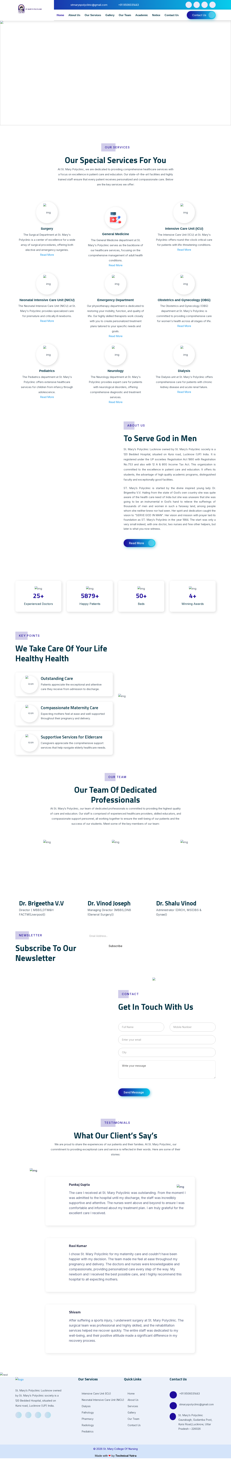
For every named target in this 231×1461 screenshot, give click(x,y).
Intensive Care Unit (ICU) (184, 228)
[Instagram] (212, 5)
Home (60, 15)
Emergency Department (115, 300)
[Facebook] (189, 5)
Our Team (125, 15)
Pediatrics (47, 371)
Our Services (93, 15)
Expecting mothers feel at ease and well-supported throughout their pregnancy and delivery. (73, 712)
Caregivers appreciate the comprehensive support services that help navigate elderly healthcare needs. (73, 741)
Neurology (116, 371)
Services (132, 1406)
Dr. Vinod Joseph (109, 903)
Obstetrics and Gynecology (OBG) (184, 300)
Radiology (87, 1425)
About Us (74, 15)
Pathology (87, 1412)
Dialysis (184, 371)
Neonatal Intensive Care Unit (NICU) (47, 300)
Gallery (109, 15)
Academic (141, 15)
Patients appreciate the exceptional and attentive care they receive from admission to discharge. (71, 683)
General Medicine (115, 234)
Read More (47, 254)
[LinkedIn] (204, 5)
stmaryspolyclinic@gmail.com (196, 1404)
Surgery (47, 228)
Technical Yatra (125, 1455)
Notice (156, 15)
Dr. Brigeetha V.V (41, 903)
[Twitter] (196, 5)
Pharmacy (87, 1418)
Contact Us (172, 15)
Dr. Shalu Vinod (176, 903)
